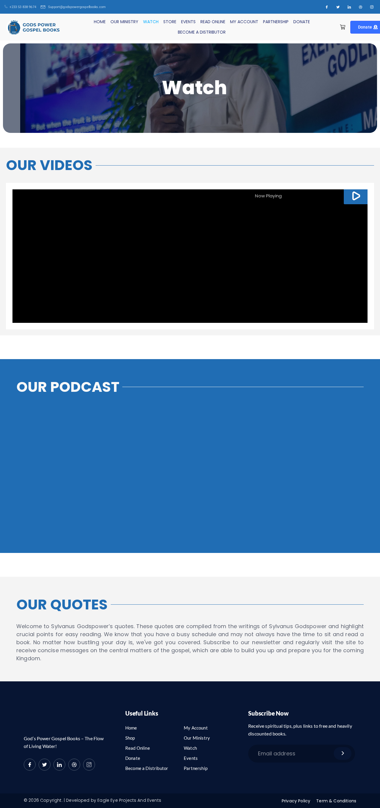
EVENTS (188, 22)
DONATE (301, 22)
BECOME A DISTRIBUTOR (202, 32)
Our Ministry (197, 738)
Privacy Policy (296, 801)
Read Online (137, 748)
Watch (190, 748)
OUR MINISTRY (124, 22)
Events (191, 758)
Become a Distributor (146, 768)
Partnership (196, 768)
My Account (196, 727)
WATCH (151, 22)
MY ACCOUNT (244, 22)
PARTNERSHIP (276, 22)
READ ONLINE (212, 22)
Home (131, 727)
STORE (169, 22)
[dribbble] (74, 765)
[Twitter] (337, 6)
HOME (100, 22)
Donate (132, 758)
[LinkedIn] (349, 6)
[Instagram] (371, 6)
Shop (130, 738)
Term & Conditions (336, 801)
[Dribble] (360, 6)
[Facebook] (326, 6)
